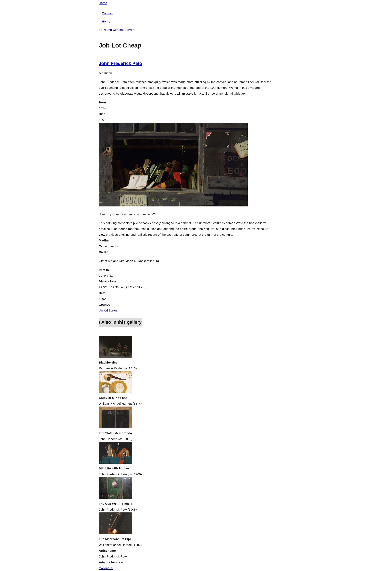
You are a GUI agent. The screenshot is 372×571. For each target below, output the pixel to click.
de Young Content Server (116, 29)
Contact (107, 13)
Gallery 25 (106, 568)
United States (108, 310)
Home (103, 3)
